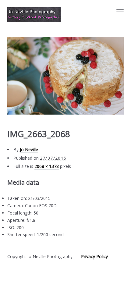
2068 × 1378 (46, 166)
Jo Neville (29, 149)
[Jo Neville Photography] (34, 14)
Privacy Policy (94, 256)
